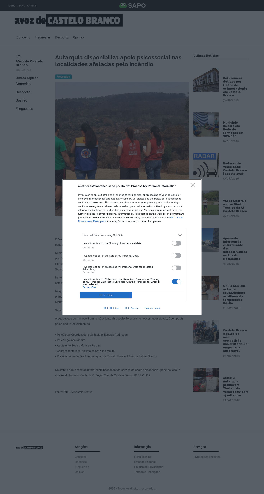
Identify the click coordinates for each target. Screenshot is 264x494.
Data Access (132, 308)
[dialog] (132, 247)
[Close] (194, 186)
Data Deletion (111, 308)
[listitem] (132, 235)
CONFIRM (106, 295)
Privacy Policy (152, 308)
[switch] (176, 243)
